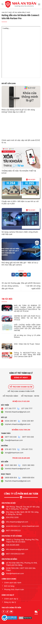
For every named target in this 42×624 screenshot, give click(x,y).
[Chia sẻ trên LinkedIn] (29, 274)
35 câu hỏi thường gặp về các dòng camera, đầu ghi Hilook (11, 286)
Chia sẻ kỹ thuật (7, 12)
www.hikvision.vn (13, 526)
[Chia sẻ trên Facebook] (13, 274)
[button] (2, 4)
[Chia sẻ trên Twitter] (17, 274)
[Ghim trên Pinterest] (25, 274)
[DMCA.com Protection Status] (25, 617)
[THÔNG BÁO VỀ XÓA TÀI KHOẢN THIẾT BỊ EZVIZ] (21, 158)
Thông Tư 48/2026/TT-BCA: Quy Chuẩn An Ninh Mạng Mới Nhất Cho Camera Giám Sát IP (27, 354)
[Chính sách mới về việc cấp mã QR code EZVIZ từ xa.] (21, 127)
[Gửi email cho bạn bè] (21, 274)
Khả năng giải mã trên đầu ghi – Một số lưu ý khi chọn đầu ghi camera (20, 263)
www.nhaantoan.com (30, 526)
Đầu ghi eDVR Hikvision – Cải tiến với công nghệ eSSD (30, 286)
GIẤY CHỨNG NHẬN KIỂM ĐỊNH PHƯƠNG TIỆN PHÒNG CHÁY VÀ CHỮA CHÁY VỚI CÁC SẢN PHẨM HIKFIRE (27, 327)
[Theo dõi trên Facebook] (3, 611)
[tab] (21, 387)
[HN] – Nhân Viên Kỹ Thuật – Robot (27, 344)
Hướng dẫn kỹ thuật (24, 12)
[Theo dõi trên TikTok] (7, 611)
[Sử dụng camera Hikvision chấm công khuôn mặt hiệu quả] (21, 219)
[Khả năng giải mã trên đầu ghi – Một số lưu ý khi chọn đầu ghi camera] (21, 249)
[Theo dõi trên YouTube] (11, 611)
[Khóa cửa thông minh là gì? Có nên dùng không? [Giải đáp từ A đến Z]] (21, 97)
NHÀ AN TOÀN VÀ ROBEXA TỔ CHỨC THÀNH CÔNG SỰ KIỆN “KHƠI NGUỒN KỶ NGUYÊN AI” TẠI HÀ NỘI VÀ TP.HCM (27, 308)
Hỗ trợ (14, 12)
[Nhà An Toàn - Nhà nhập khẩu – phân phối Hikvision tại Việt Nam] (20, 4)
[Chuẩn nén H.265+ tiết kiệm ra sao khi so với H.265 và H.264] (21, 188)
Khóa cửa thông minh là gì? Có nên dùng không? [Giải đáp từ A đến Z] (18, 111)
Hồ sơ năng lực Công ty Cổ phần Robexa (27, 336)
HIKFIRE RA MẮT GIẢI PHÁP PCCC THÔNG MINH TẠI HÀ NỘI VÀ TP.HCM (27, 318)
